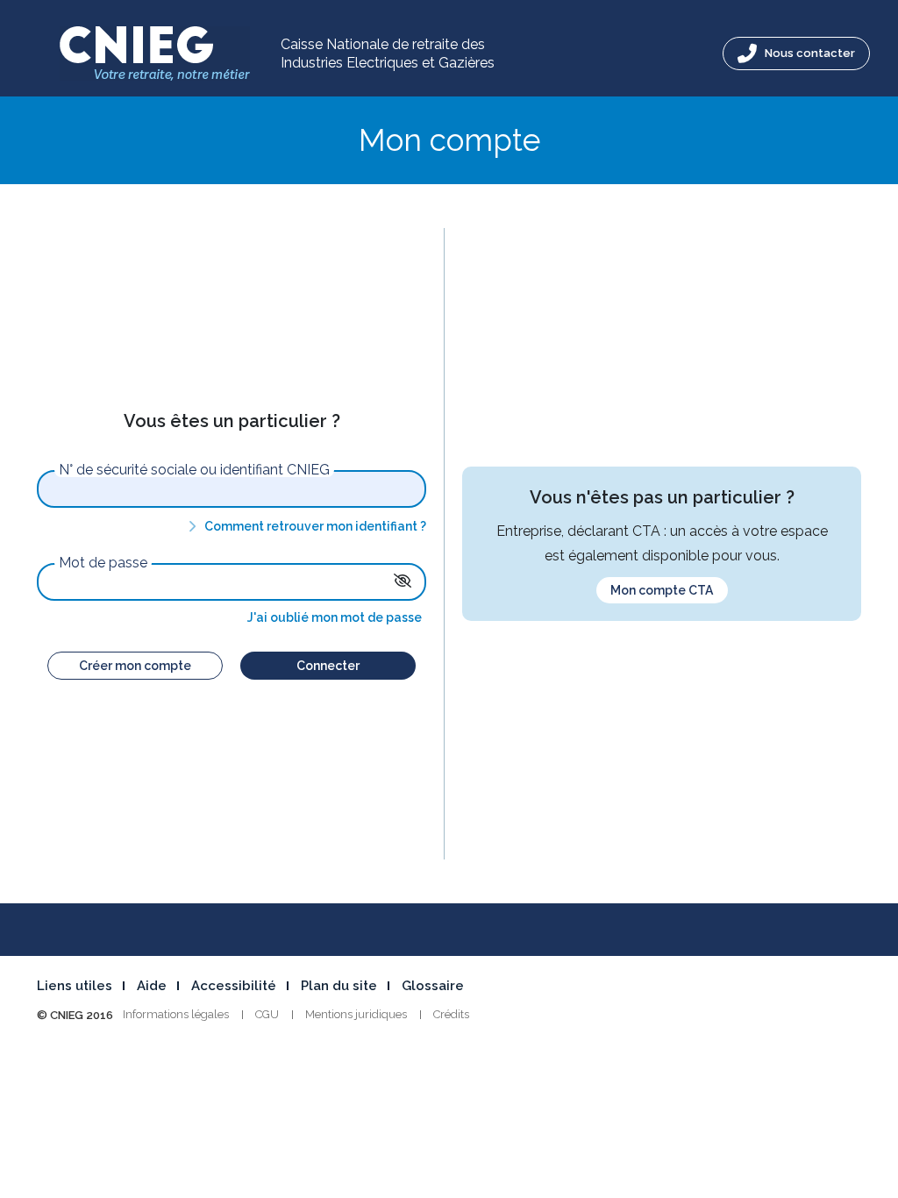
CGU (267, 1014)
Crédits (451, 1014)
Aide (152, 986)
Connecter (328, 666)
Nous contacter (808, 53)
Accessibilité (233, 986)
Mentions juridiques (356, 1014)
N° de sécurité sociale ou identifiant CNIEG (194, 470)
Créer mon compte (135, 666)
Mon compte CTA (661, 590)
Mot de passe (103, 563)
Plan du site (339, 986)
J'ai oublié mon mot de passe (334, 617)
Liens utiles (74, 986)
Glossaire (433, 986)
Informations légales (176, 1014)
